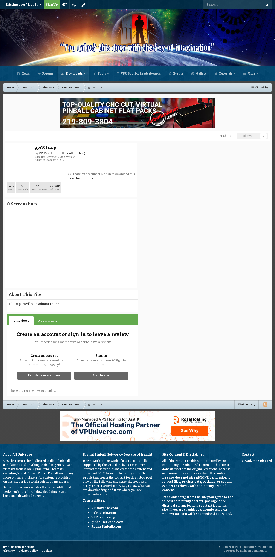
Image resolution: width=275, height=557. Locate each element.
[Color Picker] (83, 4)
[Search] (267, 4)
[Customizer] (64, 4)
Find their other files (69, 153)
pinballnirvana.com (107, 522)
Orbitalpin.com (103, 513)
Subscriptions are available (22, 487)
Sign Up (52, 4)
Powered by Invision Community (245, 550)
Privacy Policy (28, 550)
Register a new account (44, 375)
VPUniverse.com (104, 508)
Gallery (201, 73)
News (25, 73)
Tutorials (225, 73)
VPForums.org (103, 517)
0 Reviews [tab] (21, 321)
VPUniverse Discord (257, 461)
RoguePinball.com (106, 526)
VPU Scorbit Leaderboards (140, 73)
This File (251, 4)
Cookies (47, 550)
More (251, 73)
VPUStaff (45, 153)
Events (178, 73)
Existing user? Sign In (23, 4)
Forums (47, 73)
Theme (8, 550)
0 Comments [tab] (47, 321)
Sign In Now (101, 375)
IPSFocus (28, 546)
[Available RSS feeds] (265, 404)
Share (226, 136)
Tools (102, 73)
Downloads (74, 73)
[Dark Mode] (74, 4)
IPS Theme (10, 546)
